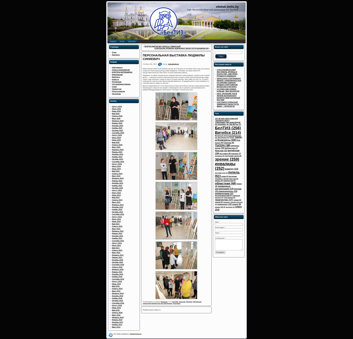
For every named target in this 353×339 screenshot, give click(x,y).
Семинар (229, 143)
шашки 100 (220, 207)
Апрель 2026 (117, 116)
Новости (115, 80)
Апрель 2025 (117, 145)
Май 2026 (116, 114)
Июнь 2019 (116, 284)
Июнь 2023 (116, 195)
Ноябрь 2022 (117, 210)
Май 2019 (116, 286)
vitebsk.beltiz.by (227, 6)
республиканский (223, 195)
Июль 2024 (116, 166)
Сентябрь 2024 (118, 162)
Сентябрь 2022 (118, 214)
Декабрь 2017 (117, 322)
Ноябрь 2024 (117, 157)
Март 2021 (116, 253)
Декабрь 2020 (117, 260)
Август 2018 (117, 305)
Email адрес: (220, 227)
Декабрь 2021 (117, 236)
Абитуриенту (117, 68)
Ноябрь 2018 (117, 298)
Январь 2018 (117, 320)
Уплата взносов (118, 91)
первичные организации (224, 187)
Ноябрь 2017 (117, 325)
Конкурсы (116, 77)
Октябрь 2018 (117, 301)
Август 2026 (117, 107)
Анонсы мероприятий (121, 70)
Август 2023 (117, 190)
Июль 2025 (116, 138)
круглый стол (221, 173)
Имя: (217, 222)
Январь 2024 (117, 181)
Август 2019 (117, 281)
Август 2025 (117, 135)
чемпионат (224, 204)
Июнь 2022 (116, 222)
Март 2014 (116, 327)
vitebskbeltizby (173, 64)
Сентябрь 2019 (118, 279)
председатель (228, 191)
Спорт (114, 87)
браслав (182, 302)
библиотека (231, 148)
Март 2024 (116, 176)
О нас (114, 52)
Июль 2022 (116, 219)
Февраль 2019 (118, 293)
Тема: (217, 233)
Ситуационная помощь (121, 84)
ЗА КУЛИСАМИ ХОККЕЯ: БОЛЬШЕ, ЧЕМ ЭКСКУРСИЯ (228, 90)
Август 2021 (117, 243)
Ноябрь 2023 (117, 186)
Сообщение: (220, 238)
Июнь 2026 (116, 111)
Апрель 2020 (117, 267)
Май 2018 (116, 310)
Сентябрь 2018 (118, 303)
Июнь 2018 (116, 308)
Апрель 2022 (117, 226)
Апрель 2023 (117, 200)
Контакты (116, 55)
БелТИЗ (175, 302)
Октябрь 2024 (117, 159)
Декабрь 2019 (117, 274)
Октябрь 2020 (117, 262)
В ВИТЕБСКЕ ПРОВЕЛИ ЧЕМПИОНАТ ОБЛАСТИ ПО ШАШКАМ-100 (182, 48)
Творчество (116, 89)
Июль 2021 (116, 245)
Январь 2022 (117, 234)
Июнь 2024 (116, 169)
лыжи (224, 176)
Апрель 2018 (117, 313)
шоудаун (230, 207)
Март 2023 (116, 202)
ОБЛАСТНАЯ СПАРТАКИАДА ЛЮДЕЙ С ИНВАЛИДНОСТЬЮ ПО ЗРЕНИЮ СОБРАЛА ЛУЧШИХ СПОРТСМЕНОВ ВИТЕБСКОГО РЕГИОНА (229, 83)
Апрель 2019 (117, 289)
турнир (237, 200)
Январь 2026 (117, 123)
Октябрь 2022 (117, 212)
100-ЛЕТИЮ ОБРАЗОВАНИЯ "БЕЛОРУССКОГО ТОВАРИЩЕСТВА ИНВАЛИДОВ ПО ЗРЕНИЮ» (227, 122)
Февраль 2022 (118, 231)
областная (225, 183)
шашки (236, 204)
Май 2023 (116, 198)
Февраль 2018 (118, 317)
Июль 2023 (116, 193)
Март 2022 (116, 229)
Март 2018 (116, 315)
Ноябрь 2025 (117, 128)
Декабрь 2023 (117, 183)
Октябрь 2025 (117, 131)
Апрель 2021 (117, 250)
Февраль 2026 (118, 121)
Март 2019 (116, 291)
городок (236, 154)
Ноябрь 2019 (117, 277)
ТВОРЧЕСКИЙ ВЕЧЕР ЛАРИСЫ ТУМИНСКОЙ (162, 46)
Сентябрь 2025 (118, 133)
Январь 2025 (117, 152)
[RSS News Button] (111, 335)
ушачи (219, 202)
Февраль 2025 (118, 150)
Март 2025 (116, 147)
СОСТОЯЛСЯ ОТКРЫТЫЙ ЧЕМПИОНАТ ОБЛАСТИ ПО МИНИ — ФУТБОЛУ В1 (228, 104)
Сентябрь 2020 (118, 265)
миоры (219, 181)
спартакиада (229, 197)
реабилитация (224, 193)
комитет (231, 169)
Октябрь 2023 (117, 188)
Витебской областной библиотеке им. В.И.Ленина (172, 302)
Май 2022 (116, 224)
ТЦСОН (222, 145)
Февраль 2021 (118, 255)
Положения (116, 82)
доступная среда (233, 156)
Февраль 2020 (118, 269)
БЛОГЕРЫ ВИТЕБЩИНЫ (122, 72)
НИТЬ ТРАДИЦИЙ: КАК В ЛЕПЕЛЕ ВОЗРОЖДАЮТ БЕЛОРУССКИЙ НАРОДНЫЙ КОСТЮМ (228, 97)
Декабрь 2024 (117, 154)
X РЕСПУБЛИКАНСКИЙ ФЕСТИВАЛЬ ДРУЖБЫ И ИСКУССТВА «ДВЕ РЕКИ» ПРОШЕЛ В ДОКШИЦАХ (227, 73)
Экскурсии (116, 94)
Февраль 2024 (118, 178)
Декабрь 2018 (117, 296)
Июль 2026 (116, 109)
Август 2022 (117, 217)
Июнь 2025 (116, 140)
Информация (117, 75)
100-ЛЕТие (235, 125)
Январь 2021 (117, 257)
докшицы (219, 156)
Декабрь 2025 (117, 126)
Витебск (189, 302)
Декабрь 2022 (117, 207)
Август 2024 (117, 164)
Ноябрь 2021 (117, 238)
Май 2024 (116, 171)
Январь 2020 (117, 272)
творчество (224, 200)
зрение (227, 159)
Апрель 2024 (117, 174)
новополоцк (229, 181)
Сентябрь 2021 (118, 241)
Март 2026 (116, 119)
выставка (176, 303)
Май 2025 (116, 143)
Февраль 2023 (118, 205)
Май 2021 (116, 248)
